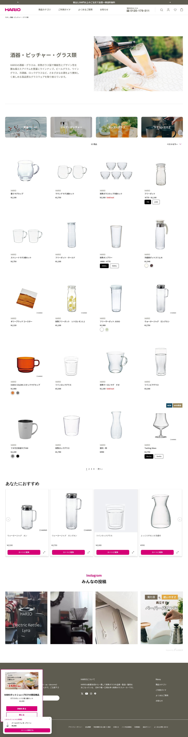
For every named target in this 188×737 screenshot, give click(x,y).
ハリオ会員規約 (127, 727)
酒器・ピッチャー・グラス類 (19, 17)
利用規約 (137, 727)
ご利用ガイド (64, 9)
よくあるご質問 (85, 9)
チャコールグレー (151, 265)
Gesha (159, 456)
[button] (18, 2)
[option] (26, 127)
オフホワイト (146, 265)
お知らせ (104, 9)
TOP (6, 17)
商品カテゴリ (44, 9)
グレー (18, 393)
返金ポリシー (147, 727)
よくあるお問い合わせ (161, 727)
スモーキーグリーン (107, 329)
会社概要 (88, 727)
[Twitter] (82, 694)
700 (147, 201)
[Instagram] (91, 694)
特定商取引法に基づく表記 (102, 727)
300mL (104, 265)
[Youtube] (86, 694)
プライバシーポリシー (75, 727)
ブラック (18, 456)
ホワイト (102, 329)
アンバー (13, 393)
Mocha (149, 456)
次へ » (100, 469)
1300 (156, 201)
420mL (114, 265)
